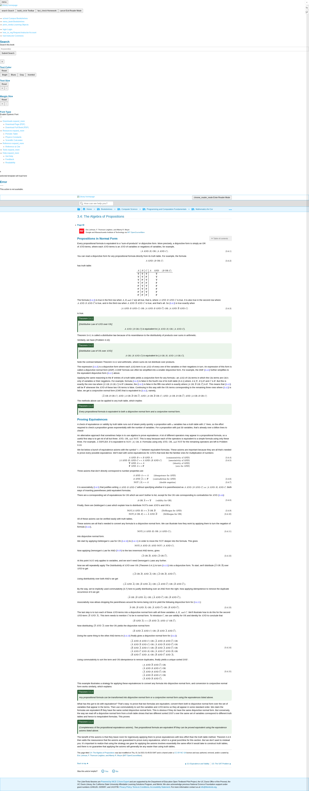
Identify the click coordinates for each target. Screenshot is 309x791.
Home (89, 209)
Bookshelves (107, 209)
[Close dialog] (1, 185)
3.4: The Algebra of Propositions (102, 753)
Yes (106, 771)
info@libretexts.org (208, 787)
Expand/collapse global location (230, 208)
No (117, 771)
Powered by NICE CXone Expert (115, 782)
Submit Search (8, 53)
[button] (9, 159)
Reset (4, 71)
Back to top (81, 763)
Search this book (7, 45)
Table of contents (220, 239)
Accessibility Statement (160, 787)
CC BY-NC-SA (180, 753)
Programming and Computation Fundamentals (166, 209)
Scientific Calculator (14, 140)
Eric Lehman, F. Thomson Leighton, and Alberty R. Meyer (99, 755)
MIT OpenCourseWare (136, 232)
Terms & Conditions (141, 787)
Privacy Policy (125, 787)
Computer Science (129, 209)
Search (81, 204)
